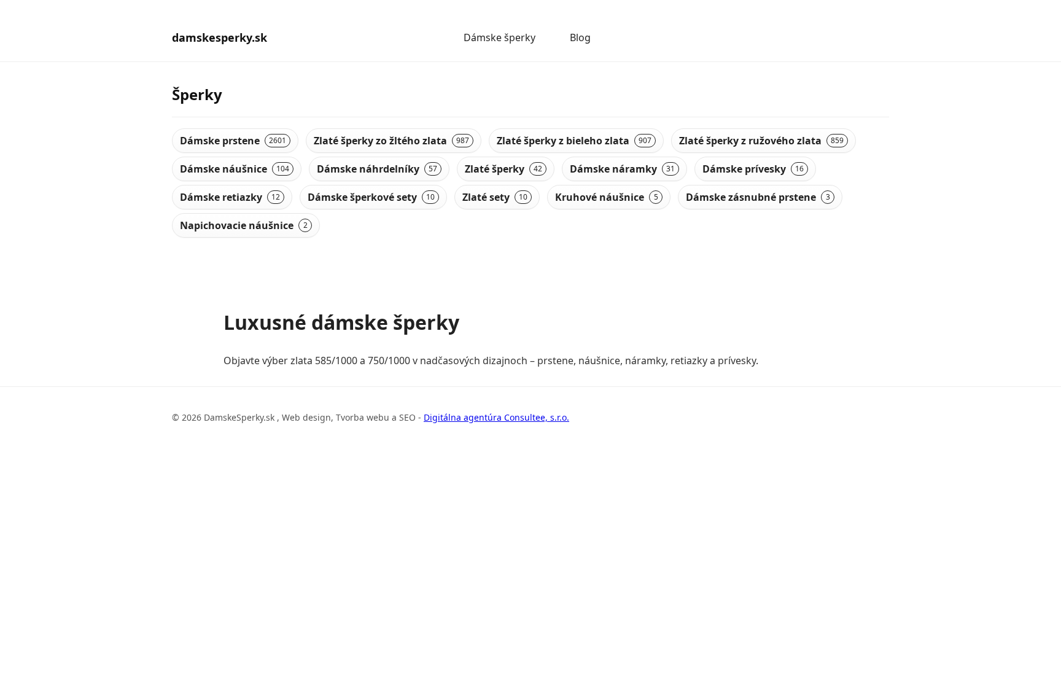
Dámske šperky (499, 37)
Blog (580, 37)
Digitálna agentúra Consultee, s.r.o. (496, 417)
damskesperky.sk (219, 37)
